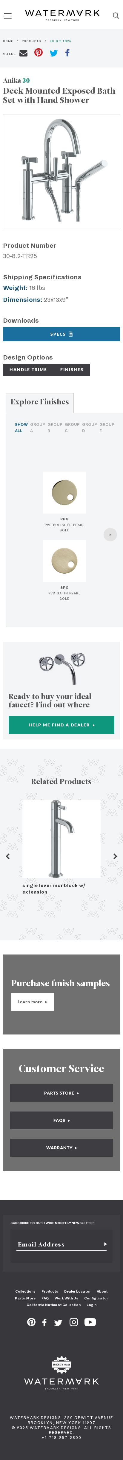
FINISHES (72, 369)
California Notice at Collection (54, 1305)
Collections (25, 1291)
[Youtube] (90, 1324)
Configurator (96, 1298)
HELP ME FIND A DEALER (60, 725)
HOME (8, 41)
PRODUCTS (31, 41)
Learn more (31, 1001)
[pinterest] (38, 53)
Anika (16, 80)
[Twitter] (58, 1324)
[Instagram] (74, 1324)
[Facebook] (44, 1324)
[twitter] (54, 54)
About (102, 1291)
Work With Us (66, 1298)
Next (116, 856)
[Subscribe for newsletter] (103, 1244)
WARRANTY (60, 1147)
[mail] (23, 54)
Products (49, 1291)
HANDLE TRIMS (28, 369)
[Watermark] (62, 16)
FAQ (45, 1298)
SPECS (58, 334)
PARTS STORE (60, 1093)
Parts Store (25, 1298)
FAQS (60, 1120)
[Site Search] (116, 16)
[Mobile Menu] (8, 16)
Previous (7, 856)
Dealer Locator (77, 1291)
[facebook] (67, 53)
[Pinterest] (31, 1324)
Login (91, 1305)
